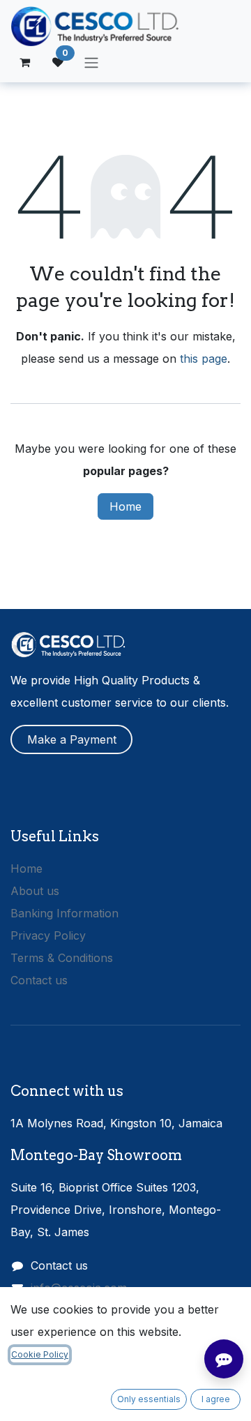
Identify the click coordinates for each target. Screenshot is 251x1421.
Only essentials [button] (149, 1399)
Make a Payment (71, 739)
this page (203, 359)
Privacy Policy (48, 935)
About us (34, 891)
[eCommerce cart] (24, 62)
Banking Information (64, 913)
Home (125, 506)
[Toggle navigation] (91, 62)
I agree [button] (215, 1399)
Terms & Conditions (61, 958)
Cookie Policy (39, 1354)
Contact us (39, 980)
